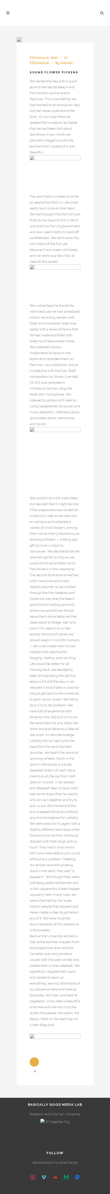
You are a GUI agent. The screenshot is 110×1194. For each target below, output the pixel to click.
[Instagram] (32, 1177)
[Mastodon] (77, 1177)
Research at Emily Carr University (55, 1114)
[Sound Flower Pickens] (19, 39)
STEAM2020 (39, 62)
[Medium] (66, 1177)
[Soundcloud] (55, 1177)
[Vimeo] (44, 1177)
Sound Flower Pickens (54, 72)
